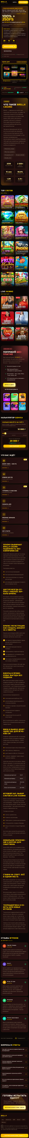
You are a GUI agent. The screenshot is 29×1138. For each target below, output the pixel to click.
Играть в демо (9, 384)
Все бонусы (8, 51)
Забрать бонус (8, 46)
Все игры (4, 193)
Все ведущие (5, 294)
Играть (24, 1133)
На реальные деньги (11, 389)
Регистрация (23, 2)
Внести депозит (14, 446)
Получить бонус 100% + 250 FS (14, 1107)
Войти (14, 2)
